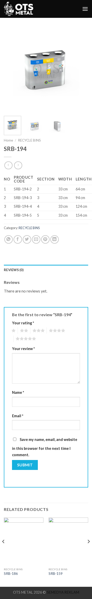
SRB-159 (56, 574)
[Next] (80, 70)
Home (8, 140)
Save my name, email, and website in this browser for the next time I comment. (44, 447)
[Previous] (12, 70)
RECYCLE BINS (29, 140)
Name (18, 392)
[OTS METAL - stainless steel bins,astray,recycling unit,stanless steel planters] (19, 9)
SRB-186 (11, 574)
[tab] (46, 270)
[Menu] (85, 9)
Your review (23, 348)
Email (17, 416)
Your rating (23, 323)
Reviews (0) (14, 270)
